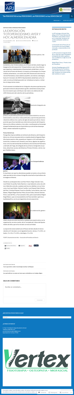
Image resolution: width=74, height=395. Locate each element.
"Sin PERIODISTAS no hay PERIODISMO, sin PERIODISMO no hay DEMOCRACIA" (32, 16)
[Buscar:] (37, 317)
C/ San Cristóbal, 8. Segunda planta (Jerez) (14, 328)
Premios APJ (57, 20)
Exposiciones (7, 27)
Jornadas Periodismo (19, 27)
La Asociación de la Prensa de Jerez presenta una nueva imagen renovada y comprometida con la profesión (61, 47)
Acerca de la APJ (67, 20)
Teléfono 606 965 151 (9, 329)
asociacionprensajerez (24, 40)
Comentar (40, 300)
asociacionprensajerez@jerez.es (12, 331)
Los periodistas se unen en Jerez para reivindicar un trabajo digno (22, 272)
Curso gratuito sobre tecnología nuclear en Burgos (18, 265)
